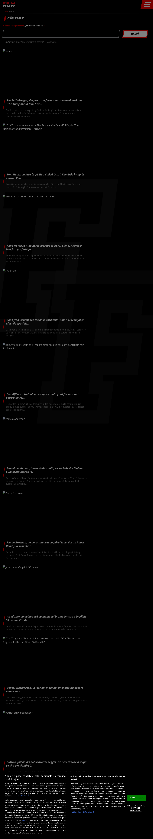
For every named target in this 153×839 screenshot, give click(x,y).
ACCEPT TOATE (137, 797)
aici (23, 820)
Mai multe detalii (21, 796)
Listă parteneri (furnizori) (82, 812)
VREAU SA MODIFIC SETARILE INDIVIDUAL (136, 808)
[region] (76, 805)
